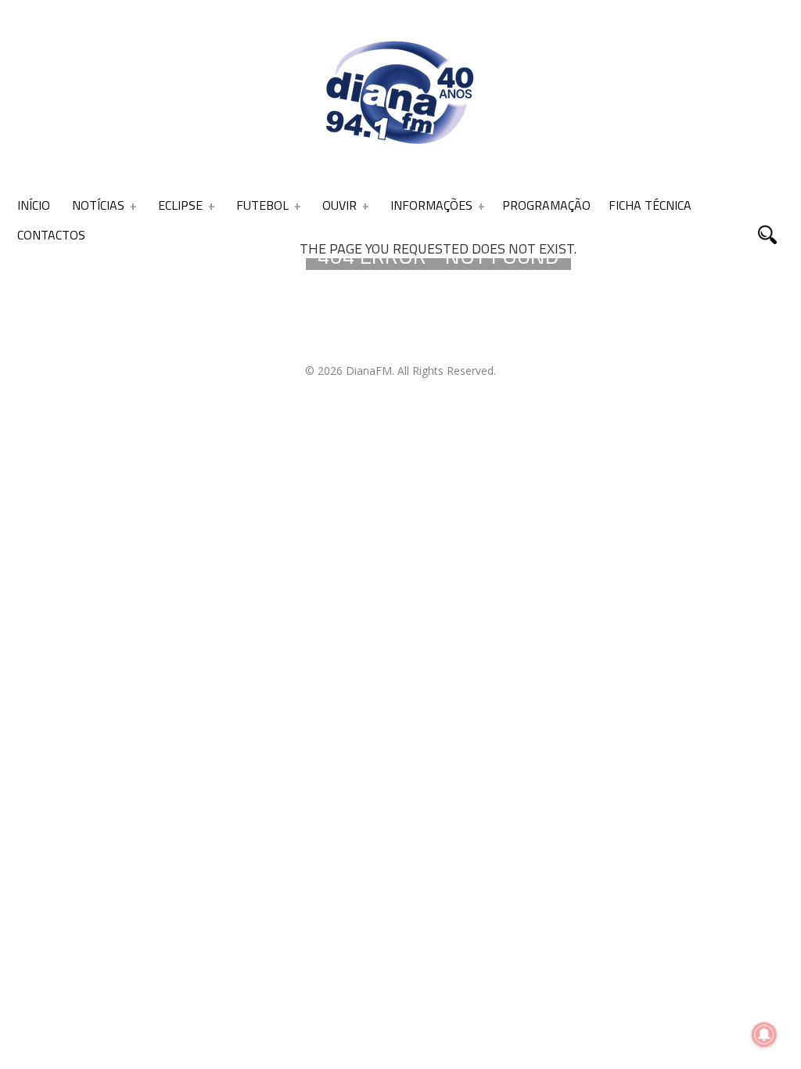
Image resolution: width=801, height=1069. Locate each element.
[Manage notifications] (764, 1034)
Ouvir (339, 205)
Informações (431, 205)
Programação (546, 205)
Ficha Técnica (650, 205)
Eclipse (180, 205)
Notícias (98, 205)
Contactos (51, 234)
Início (33, 205)
